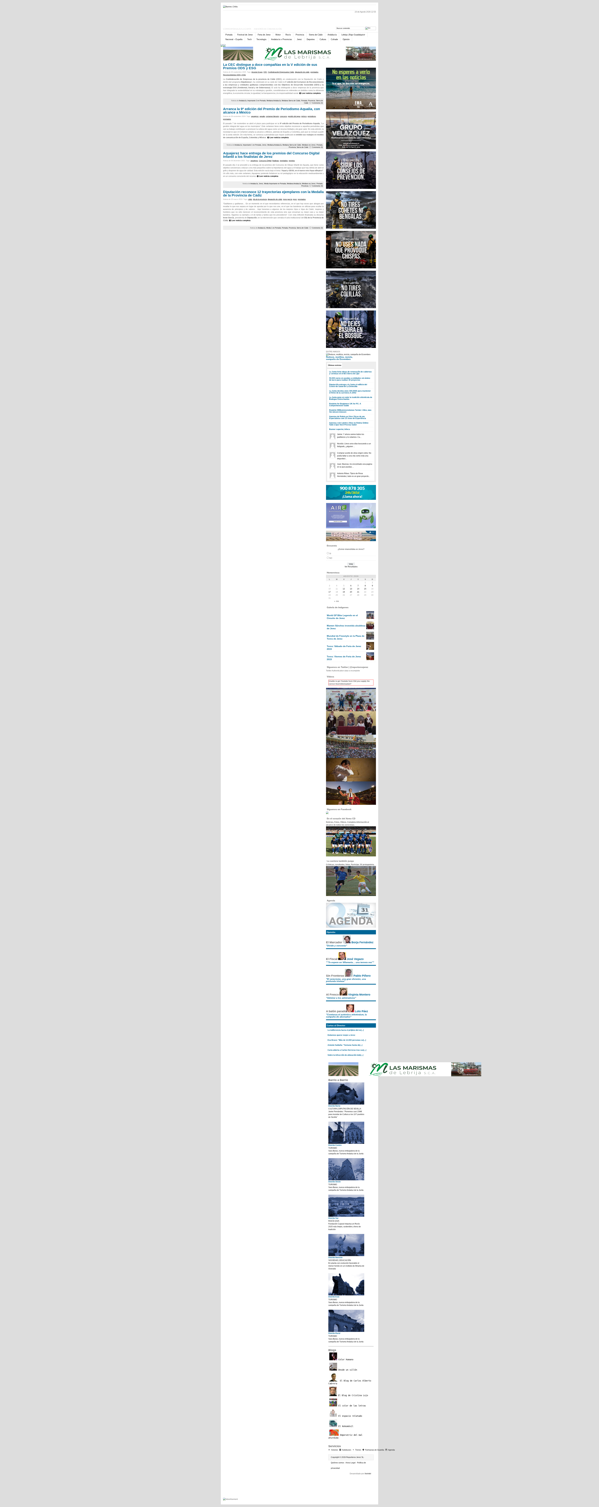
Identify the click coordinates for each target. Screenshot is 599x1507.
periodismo (312, 116)
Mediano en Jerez (309, 145)
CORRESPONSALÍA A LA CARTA (237, 29)
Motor (278, 35)
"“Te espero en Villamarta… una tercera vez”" (350, 962)
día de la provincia (260, 199)
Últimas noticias (334, 365)
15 (365, 589)
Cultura (323, 39)
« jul (336, 601)
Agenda (391, 1450)
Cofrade (334, 39)
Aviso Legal (351, 1463)
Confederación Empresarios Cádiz (281, 72)
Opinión (346, 39)
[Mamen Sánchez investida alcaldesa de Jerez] (370, 629)
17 (330, 592)
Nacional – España (233, 39)
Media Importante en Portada (275, 183)
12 (344, 589)
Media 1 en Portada (273, 228)
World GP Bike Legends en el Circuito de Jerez (342, 616)
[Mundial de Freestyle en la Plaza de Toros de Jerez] (370, 639)
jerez (295, 199)
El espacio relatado (349, 1416)
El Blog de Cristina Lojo (352, 1395)
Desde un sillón (347, 1370)
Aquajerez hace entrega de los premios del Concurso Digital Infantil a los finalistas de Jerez (271, 155)
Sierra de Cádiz (316, 35)
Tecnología (261, 39)
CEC (265, 72)
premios (292, 161)
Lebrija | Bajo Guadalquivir (353, 35)
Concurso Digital (265, 161)
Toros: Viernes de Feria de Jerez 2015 (344, 658)
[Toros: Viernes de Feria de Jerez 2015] (370, 659)
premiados (314, 72)
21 (358, 592)
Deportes (311, 39)
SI (330, 553)
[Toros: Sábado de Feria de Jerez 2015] (370, 649)
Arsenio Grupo (257, 72)
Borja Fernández (362, 942)
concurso (283, 116)
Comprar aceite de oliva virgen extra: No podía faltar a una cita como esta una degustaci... (354, 456)
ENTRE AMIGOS (333, 352)
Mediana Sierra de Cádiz (291, 101)
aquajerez (255, 116)
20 (351, 592)
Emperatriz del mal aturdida (345, 1436)
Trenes (358, 1450)
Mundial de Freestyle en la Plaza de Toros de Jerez (345, 637)
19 (344, 592)
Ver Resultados (351, 567)
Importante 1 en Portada (252, 145)
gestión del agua (294, 116)
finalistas (275, 161)
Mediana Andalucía (274, 101)
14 (358, 589)
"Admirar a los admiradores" (341, 998)
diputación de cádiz (302, 72)
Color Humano (345, 1359)
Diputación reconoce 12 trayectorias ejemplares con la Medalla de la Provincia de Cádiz (273, 193)
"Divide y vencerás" (336, 945)
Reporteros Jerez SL (355, 1457)
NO (330, 558)
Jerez (299, 39)
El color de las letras (351, 1405)
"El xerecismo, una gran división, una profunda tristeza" (346, 980)
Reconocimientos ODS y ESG (234, 75)
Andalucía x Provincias (281, 39)
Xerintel (368, 1474)
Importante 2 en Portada (256, 101)
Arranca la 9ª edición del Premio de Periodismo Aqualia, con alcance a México (271, 110)
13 (351, 589)
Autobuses (346, 1450)
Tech (249, 39)
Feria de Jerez (264, 35)
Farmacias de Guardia (374, 1450)
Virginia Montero (359, 994)
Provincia (300, 35)
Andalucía (332, 35)
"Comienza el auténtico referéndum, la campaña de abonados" (346, 1015)
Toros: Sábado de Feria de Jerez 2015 (344, 647)
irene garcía (287, 199)
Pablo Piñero (362, 975)
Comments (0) (317, 103)
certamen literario (272, 116)
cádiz (250, 199)
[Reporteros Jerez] (253, 17)
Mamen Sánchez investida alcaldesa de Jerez (346, 627)
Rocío (288, 35)
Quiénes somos (337, 1463)
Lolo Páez (361, 1011)
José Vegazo (355, 959)
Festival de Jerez (245, 35)
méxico (304, 116)
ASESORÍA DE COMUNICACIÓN (268, 29)
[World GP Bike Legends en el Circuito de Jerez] (370, 618)
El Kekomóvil (345, 1426)
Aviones (334, 1450)
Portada (228, 35)
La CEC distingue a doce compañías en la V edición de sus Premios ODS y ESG (270, 66)
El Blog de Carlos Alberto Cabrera (349, 1382)
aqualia (262, 116)
